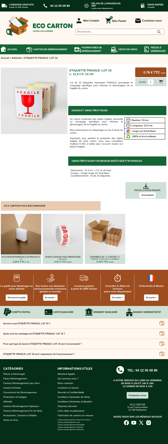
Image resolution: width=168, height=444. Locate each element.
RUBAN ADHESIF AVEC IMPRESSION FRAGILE (63, 258)
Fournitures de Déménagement (92, 49)
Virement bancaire (105, 312)
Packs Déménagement (15, 378)
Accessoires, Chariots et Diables (20, 415)
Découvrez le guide (17, 297)
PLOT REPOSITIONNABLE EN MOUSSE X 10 (21, 258)
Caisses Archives (12, 387)
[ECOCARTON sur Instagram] (148, 422)
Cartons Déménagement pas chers (21, 383)
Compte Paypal (21, 312)
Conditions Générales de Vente (74, 397)
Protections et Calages (15, 397)
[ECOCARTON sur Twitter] (141, 422)
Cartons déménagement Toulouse (70, 427)
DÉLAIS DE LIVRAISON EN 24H (105, 4)
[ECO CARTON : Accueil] (39, 24)
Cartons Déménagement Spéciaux (21, 406)
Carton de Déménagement (50, 49)
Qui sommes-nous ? (68, 378)
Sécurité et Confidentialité (71, 392)
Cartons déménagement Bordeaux (71, 429)
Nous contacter (65, 383)
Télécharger (147, 195)
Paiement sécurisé (67, 406)
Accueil (12, 49)
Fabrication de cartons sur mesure (75, 415)
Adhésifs (17, 58)
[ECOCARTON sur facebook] (126, 422)
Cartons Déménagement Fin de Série (22, 410)
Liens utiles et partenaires (71, 410)
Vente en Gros (127, 49)
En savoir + (50, 297)
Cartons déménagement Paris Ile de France (74, 420)
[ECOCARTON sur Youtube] (133, 422)
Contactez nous (152, 20)
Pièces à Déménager (158, 49)
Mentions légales (66, 374)
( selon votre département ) (102, 8)
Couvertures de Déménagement (20, 392)
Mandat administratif (147, 312)
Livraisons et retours (68, 387)
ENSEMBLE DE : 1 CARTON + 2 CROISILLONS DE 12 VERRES (105, 258)
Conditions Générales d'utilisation (75, 401)
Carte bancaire (63, 312)
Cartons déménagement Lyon (69, 422)
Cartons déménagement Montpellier (71, 425)
